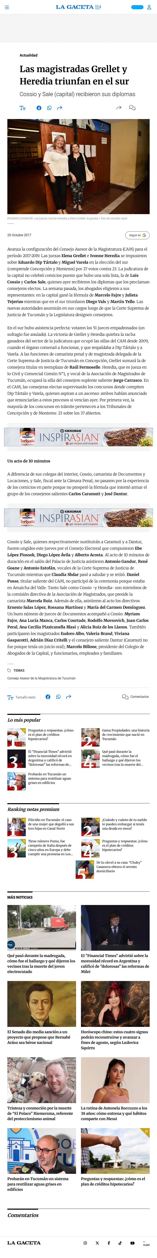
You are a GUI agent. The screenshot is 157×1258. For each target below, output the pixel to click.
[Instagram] (85, 1243)
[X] (97, 1243)
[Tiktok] (120, 1243)
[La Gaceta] (78, 7)
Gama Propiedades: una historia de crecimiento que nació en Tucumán (125, 734)
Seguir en (135, 235)
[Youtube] (132, 1243)
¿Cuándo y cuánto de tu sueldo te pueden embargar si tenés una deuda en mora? (124, 824)
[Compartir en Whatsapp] (49, 109)
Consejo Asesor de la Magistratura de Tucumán (41, 678)
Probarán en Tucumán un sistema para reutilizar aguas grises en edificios (49, 778)
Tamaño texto (26, 697)
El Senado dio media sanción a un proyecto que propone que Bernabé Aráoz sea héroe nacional (38, 1037)
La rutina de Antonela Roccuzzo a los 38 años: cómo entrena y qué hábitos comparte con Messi (114, 1113)
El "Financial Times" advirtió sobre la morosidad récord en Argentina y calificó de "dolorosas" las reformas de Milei (50, 760)
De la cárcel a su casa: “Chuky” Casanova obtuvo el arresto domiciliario (119, 867)
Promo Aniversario (137, 7)
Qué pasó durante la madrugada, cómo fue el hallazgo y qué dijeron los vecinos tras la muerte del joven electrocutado (121, 760)
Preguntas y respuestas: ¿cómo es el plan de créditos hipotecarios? (51, 734)
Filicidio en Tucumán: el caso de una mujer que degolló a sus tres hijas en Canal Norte (51, 824)
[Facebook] (109, 1243)
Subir (146, 1245)
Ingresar (149, 7)
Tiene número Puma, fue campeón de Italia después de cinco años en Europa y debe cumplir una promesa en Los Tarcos (50, 849)
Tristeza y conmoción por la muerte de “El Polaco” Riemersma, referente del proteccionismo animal (40, 1113)
